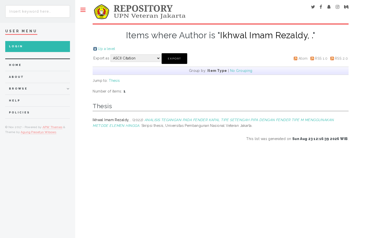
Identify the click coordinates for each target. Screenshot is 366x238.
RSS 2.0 (341, 58)
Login (16, 46)
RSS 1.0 (321, 58)
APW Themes (52, 127)
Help (14, 100)
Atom (303, 58)
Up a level (106, 49)
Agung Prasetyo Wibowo (38, 132)
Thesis (114, 81)
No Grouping (241, 71)
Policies (19, 112)
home (15, 65)
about (16, 77)
